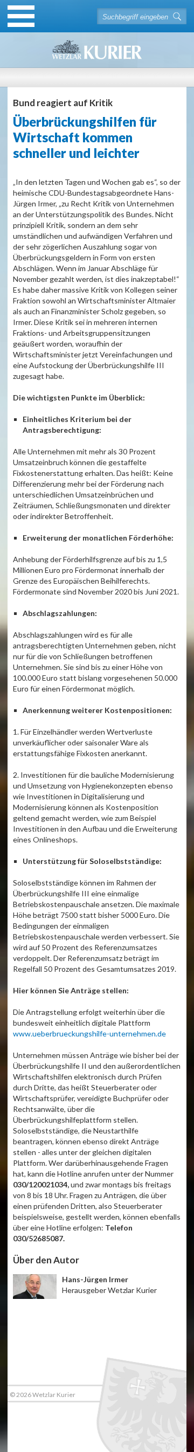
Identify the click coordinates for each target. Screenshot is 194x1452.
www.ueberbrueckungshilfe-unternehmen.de (89, 1033)
